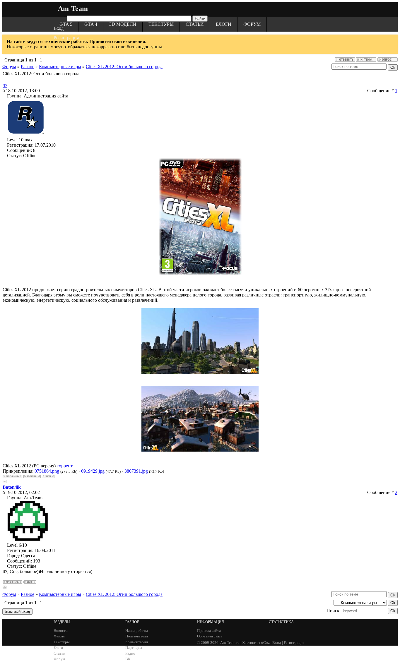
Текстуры (161, 24)
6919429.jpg (93, 471)
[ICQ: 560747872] (48, 476)
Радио (130, 653)
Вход (59, 28)
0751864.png (47, 471)
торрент (65, 465)
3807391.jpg (136, 471)
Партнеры (133, 647)
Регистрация (66, 37)
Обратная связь (209, 636)
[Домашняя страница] (29, 582)
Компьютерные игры (60, 66)
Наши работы (136, 630)
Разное (27, 66)
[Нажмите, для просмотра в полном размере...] (200, 372)
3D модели (122, 24)
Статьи (195, 24)
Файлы (59, 636)
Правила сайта (209, 630)
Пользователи (136, 636)
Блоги (223, 24)
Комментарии (136, 642)
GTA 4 (90, 24)
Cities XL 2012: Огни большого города (124, 66)
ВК (128, 659)
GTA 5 (65, 24)
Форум (252, 24)
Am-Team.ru (230, 642)
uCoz (265, 642)
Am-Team (73, 8)
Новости (61, 630)
